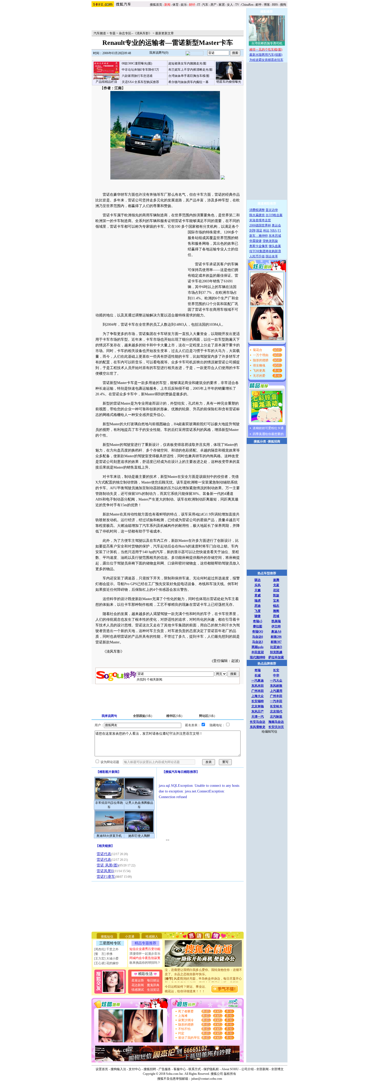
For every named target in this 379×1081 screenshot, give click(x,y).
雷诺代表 (104, 854)
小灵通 (129, 936)
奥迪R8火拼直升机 (109, 836)
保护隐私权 (211, 1069)
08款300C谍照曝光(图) (137, 63)
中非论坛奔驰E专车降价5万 (140, 69)
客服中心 (180, 1069)
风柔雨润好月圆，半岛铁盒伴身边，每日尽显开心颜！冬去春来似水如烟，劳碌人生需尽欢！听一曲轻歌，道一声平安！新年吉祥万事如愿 (203, 978)
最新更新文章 (164, 33)
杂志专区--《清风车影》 (135, 33)
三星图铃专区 (110, 943)
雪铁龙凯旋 (270, 241)
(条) (142, 716)
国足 (259, 230)
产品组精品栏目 (106, 82)
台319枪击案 (274, 215)
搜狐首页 (156, 4)
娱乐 (184, 4)
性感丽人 (152, 936)
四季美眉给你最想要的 (268, 434)
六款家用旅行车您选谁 (137, 76)
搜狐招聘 (150, 1069)
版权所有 (230, 1074)
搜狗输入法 (118, 1069)
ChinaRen (247, 4)
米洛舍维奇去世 (260, 220)
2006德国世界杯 (260, 225)
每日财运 (153, 980)
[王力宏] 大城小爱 (106, 958)
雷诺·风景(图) (108, 865)
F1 (279, 230)
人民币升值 (257, 256)
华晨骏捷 (255, 241)
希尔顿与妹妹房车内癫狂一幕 (188, 82)
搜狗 (283, 4)
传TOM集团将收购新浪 (265, 251)
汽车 (205, 4)
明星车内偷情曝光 (228, 82)
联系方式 (194, 1069)
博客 (267, 4)
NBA (273, 230)
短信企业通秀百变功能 (144, 949)
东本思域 (275, 236)
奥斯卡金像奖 (258, 246)
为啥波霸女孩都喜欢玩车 (266, 60)
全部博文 (277, 1069)
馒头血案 (275, 246)
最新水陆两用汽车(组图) (265, 54)
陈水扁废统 (257, 215)
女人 (230, 4)
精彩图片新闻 (108, 772)
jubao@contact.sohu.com (206, 1078)
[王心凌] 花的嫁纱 (106, 963)
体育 (175, 4)
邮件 (259, 4)
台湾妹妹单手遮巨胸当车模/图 (188, 76)
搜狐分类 (260, 441)
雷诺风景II (105, 871)
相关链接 (105, 846)
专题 (112, 33)
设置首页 (102, 1069)
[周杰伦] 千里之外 (106, 949)
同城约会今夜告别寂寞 (144, 958)
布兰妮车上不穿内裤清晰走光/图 (190, 69)
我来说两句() (158, 52)
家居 (222, 4)
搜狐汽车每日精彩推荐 (180, 772)
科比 (266, 230)
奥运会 (276, 225)
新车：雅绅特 (258, 236)
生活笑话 (153, 990)
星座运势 (137, 980)
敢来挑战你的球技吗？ (144, 962)
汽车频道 (100, 33)
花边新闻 (137, 985)
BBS (275, 4)
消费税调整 (257, 210)
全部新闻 (262, 1069)
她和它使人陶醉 (139, 836)
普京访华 (272, 210)
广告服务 (165, 1069)
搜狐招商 (274, 441)
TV (237, 4)
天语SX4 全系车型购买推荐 (140, 82)
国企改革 (272, 256)
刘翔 (252, 230)
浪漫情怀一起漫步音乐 (144, 953)
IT (198, 4)
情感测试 (137, 990)
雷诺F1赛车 (106, 877)
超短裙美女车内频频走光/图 (187, 63)
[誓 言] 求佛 (103, 954)
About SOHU (230, 1069)
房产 (213, 4)
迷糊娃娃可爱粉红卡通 (268, 428)
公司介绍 (247, 1069)
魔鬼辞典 (153, 985)
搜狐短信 (107, 936)
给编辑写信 (269, 731)
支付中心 (135, 1069)
